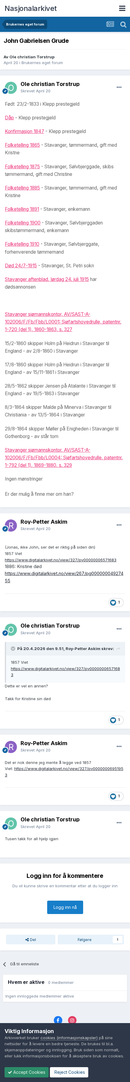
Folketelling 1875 (22, 166)
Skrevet (35, 90)
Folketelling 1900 (23, 223)
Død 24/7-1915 (21, 266)
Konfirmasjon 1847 (24, 131)
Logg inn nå (65, 907)
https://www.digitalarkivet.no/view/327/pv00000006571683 (60, 559)
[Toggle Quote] (13, 648)
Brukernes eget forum (42, 62)
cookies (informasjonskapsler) (69, 1037)
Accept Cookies (28, 1072)
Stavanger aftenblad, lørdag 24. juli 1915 (47, 279)
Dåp (9, 118)
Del (32, 939)
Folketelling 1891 (22, 209)
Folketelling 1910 (22, 244)
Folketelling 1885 (22, 188)
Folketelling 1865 (22, 145)
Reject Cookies (69, 1072)
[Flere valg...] (119, 87)
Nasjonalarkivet (31, 8)
